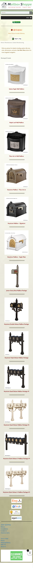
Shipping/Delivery (5, 542)
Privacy (3, 540)
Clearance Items (5, 533)
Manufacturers (8, 42)
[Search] (30, 12)
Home (2, 42)
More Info (16, 125)
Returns (3, 527)
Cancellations (4, 529)
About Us (3, 546)
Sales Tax (3, 544)
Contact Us (4, 531)
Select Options (16, 293)
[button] (27, 17)
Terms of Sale (4, 538)
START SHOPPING (6, 525)
